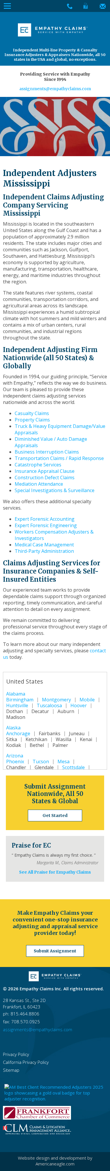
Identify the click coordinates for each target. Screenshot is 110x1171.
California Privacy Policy (26, 1062)
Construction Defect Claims (45, 477)
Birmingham (19, 699)
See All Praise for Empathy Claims (55, 872)
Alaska (13, 727)
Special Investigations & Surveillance (54, 490)
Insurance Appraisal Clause (45, 471)
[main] (55, 469)
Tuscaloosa (49, 705)
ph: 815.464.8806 (21, 1014)
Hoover (78, 705)
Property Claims (32, 420)
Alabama (15, 694)
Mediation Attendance (39, 484)
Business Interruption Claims (47, 452)
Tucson (41, 761)
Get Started (55, 815)
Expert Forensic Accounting (45, 519)
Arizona (14, 755)
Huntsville (17, 705)
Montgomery (56, 699)
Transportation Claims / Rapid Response (59, 458)
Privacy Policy (16, 1054)
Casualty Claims (32, 413)
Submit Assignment (55, 951)
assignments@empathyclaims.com (55, 88)
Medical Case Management (44, 544)
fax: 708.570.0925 (21, 1021)
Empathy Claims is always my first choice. (53, 855)
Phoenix (15, 761)
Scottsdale (73, 767)
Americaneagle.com (55, 1164)
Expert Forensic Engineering (46, 525)
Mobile (87, 699)
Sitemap (11, 1070)
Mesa (63, 761)
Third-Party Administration (44, 551)
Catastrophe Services (38, 464)
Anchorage (18, 733)
